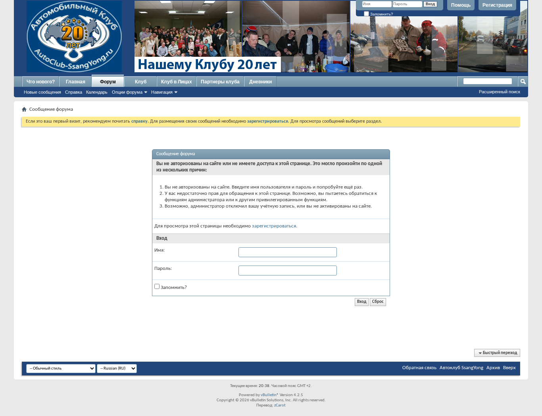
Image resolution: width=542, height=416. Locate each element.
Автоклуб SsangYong (461, 367)
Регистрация (497, 5)
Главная (75, 82)
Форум (108, 82)
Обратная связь (419, 367)
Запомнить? (381, 14)
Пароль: (163, 268)
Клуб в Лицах (176, 82)
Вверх (509, 367)
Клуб (140, 82)
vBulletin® (270, 395)
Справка (73, 92)
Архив (493, 367)
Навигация (162, 92)
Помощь (461, 5)
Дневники (260, 82)
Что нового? (41, 82)
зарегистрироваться (274, 226)
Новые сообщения (42, 92)
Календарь (97, 92)
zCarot (280, 405)
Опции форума (127, 92)
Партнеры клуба (220, 82)
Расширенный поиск (499, 91)
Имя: (159, 250)
